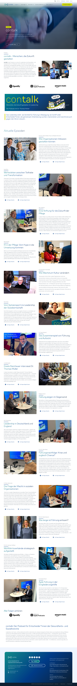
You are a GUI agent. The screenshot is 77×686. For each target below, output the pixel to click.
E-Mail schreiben (12, 672)
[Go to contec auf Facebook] (30, 657)
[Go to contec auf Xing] (37, 657)
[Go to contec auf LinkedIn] (34, 657)
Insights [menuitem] (16, 4)
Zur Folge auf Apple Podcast (60, 161)
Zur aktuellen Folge (12, 44)
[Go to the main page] (9, 4)
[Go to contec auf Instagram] (32, 657)
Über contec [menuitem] (49, 4)
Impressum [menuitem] (56, 683)
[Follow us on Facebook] (39, 657)
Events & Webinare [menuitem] (39, 4)
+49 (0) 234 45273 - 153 (14, 671)
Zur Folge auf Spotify (45, 161)
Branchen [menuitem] (30, 4)
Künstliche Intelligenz (67, 4)
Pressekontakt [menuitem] (69, 683)
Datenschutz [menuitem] (63, 683)
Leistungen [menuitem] (23, 4)
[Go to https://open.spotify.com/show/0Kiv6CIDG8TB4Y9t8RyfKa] (14, 86)
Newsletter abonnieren (38, 665)
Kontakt (35, 661)
